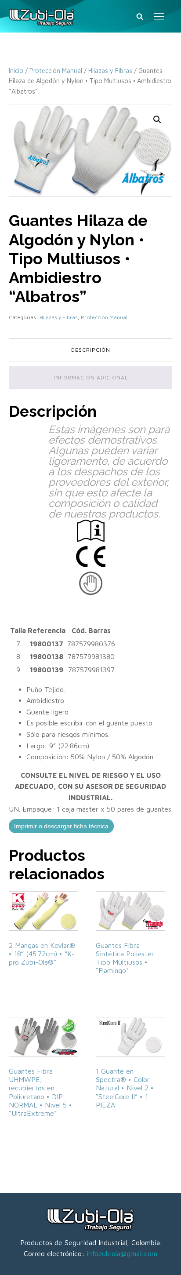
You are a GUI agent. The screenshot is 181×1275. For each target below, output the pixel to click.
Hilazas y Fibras (110, 70)
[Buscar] (140, 16)
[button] (157, 120)
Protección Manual (55, 70)
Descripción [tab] (90, 349)
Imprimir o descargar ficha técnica (61, 826)
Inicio (16, 70)
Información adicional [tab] (91, 377)
